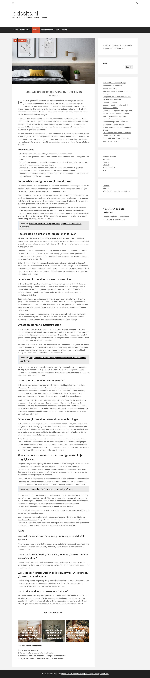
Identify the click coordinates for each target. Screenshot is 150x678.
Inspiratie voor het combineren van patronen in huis (42, 658)
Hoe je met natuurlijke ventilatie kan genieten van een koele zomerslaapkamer (117, 99)
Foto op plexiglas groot (38, 142)
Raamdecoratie (47, 30)
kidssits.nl (29, 14)
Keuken (106, 162)
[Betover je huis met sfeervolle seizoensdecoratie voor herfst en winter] (77, 631)
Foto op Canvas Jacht (29, 650)
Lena (49, 95)
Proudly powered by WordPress (97, 674)
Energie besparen (109, 156)
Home (16, 30)
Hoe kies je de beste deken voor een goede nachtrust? (42, 656)
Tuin (57, 30)
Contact (64, 30)
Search (106, 63)
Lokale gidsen (25, 30)
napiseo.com (120, 219)
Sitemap (106, 188)
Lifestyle (106, 165)
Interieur (36, 30)
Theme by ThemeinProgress (73, 674)
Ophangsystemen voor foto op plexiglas (36, 653)
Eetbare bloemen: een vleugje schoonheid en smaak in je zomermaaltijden (114, 85)
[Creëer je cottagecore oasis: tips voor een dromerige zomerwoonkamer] (30, 631)
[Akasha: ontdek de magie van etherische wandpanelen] (53, 631)
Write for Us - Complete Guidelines (116, 191)
